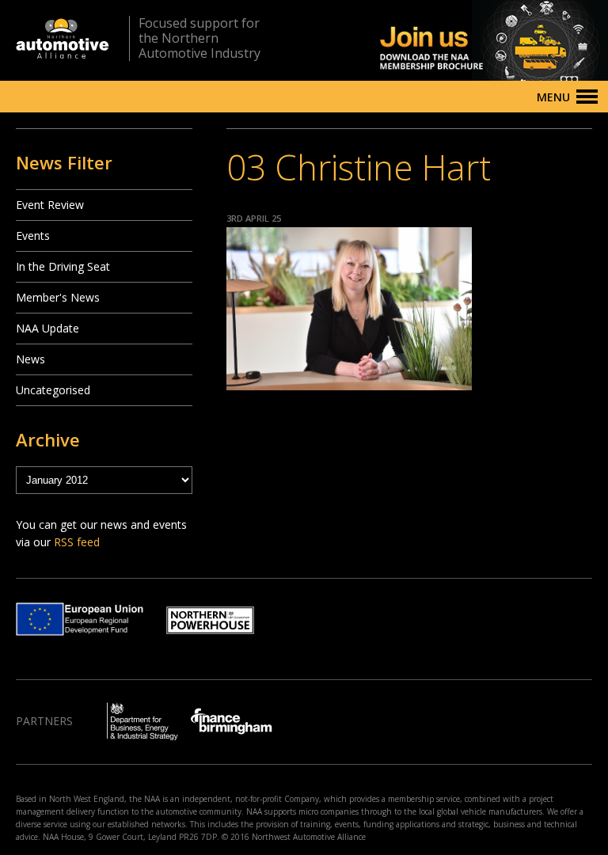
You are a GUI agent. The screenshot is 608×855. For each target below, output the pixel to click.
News (30, 359)
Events (33, 235)
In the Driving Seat (63, 266)
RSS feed (77, 541)
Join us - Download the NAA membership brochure (466, 40)
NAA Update (47, 328)
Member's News (58, 297)
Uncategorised (53, 389)
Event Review (50, 204)
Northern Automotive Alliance (62, 38)
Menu (553, 96)
